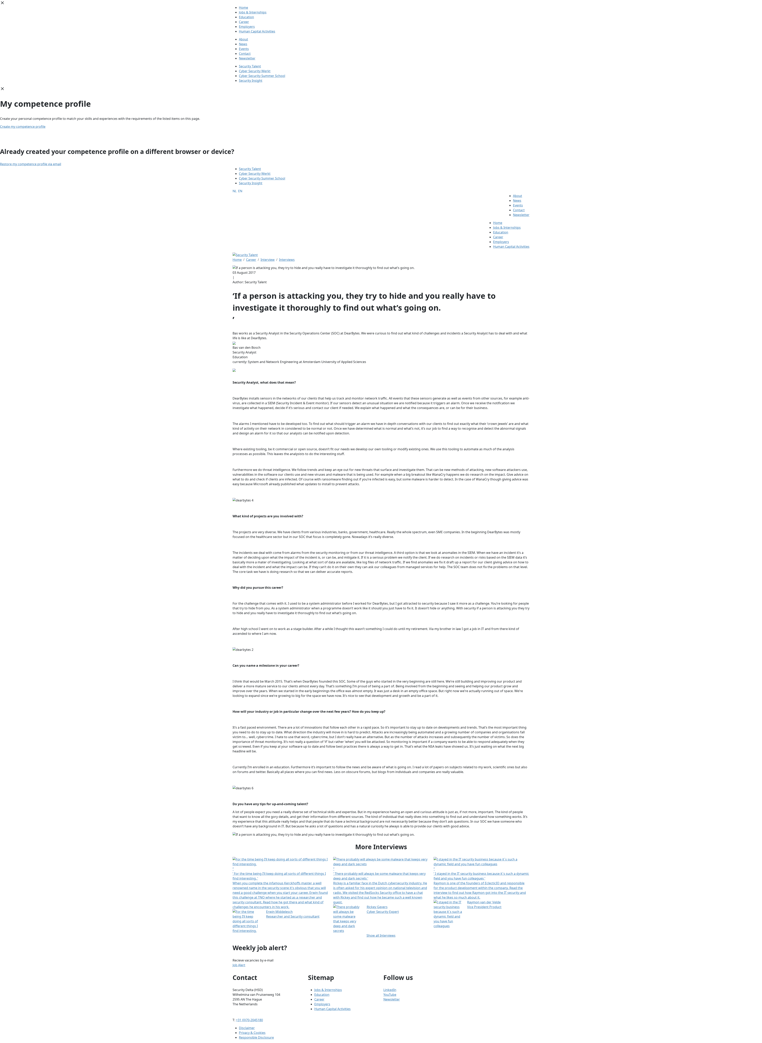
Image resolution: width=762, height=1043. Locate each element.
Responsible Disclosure (256, 1037)
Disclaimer (247, 1028)
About (243, 39)
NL (235, 191)
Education (246, 17)
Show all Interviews (381, 935)
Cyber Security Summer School (262, 76)
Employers (247, 26)
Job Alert (239, 965)
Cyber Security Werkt (254, 71)
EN (240, 191)
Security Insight (250, 80)
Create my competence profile (22, 126)
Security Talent (250, 66)
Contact (245, 53)
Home (243, 7)
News (243, 44)
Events (244, 49)
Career (244, 22)
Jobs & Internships (253, 12)
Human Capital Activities (257, 31)
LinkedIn (389, 990)
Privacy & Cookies (252, 1033)
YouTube (389, 994)
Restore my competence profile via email (30, 164)
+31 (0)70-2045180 (249, 1020)
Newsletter (247, 58)
